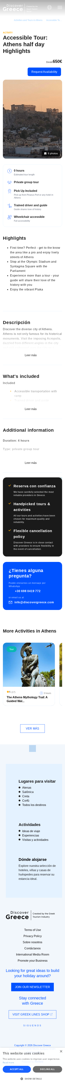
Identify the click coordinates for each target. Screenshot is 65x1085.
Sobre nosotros (32, 942)
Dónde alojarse (33, 859)
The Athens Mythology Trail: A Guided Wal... (27, 699)
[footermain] (32, 748)
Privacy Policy (32, 936)
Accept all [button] (16, 1069)
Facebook (16, 1033)
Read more (8, 1062)
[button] (32, 1079)
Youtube (36, 1033)
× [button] (61, 1051)
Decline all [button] (47, 1069)
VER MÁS (32, 728)
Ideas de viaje (31, 831)
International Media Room (32, 954)
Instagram (23, 1033)
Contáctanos (32, 948)
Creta (25, 796)
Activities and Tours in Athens (28, 20)
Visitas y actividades (35, 839)
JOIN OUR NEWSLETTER (32, 987)
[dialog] (32, 1066)
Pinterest (43, 1033)
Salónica (28, 791)
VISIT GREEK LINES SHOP (31, 1014)
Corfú (25, 800)
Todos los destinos (34, 804)
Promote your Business (32, 960)
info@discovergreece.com (34, 602)
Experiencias (30, 835)
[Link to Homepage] (13, 8)
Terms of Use (32, 929)
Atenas (26, 787)
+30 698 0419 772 (28, 591)
